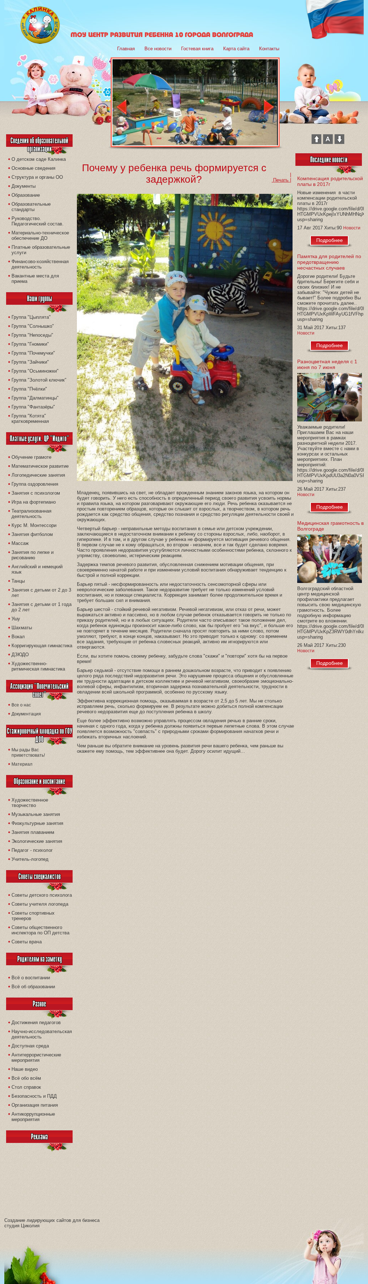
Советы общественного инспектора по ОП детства (40, 930)
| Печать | (281, 177)
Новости (351, 227)
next (269, 107)
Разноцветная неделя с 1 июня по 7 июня (327, 364)
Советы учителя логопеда (40, 904)
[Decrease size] (339, 142)
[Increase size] (316, 142)
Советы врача (27, 941)
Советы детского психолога (42, 895)
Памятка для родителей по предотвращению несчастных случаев (329, 262)
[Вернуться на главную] (40, 42)
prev (121, 107)
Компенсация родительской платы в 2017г (330, 181)
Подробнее (329, 240)
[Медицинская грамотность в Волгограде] (330, 560)
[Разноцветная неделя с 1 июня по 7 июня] (330, 398)
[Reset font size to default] (328, 142)
